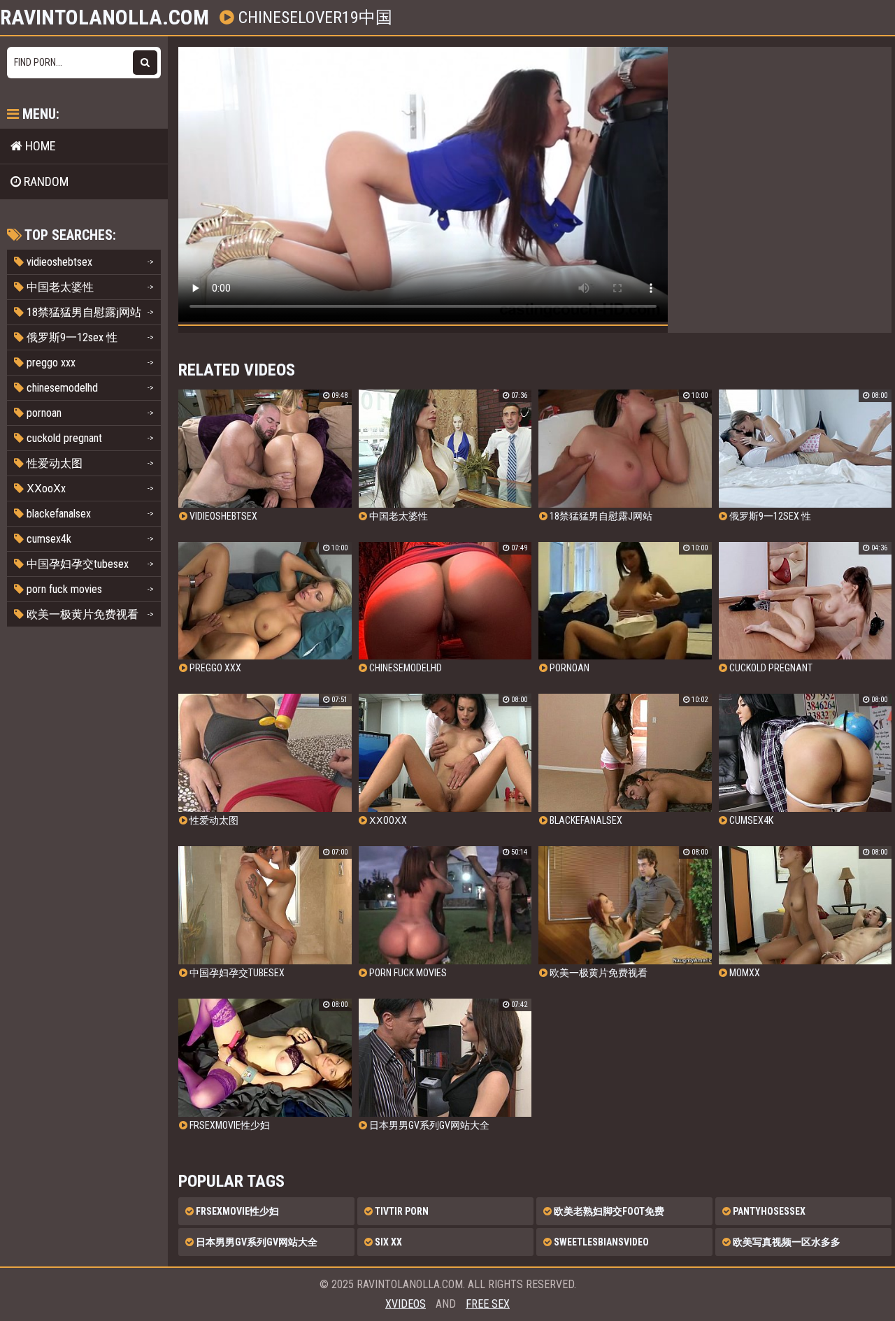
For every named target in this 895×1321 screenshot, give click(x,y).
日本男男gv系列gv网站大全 (255, 1242)
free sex (488, 1304)
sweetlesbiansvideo (600, 1242)
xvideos (405, 1304)
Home (39, 145)
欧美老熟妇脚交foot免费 (608, 1211)
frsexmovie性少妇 (236, 1211)
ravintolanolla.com (104, 17)
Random (45, 181)
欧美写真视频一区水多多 (785, 1242)
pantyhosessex (768, 1211)
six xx (387, 1242)
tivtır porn (401, 1211)
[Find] (145, 62)
